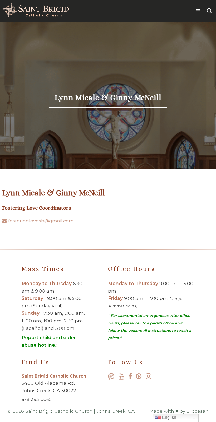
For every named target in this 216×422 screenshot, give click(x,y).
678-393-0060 (37, 399)
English (168, 417)
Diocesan (197, 411)
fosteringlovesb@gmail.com (40, 221)
